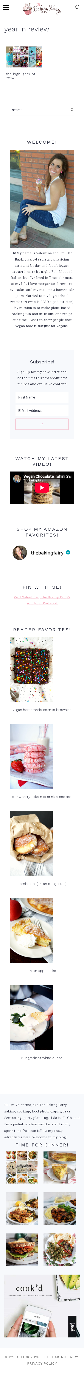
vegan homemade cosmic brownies (42, 710)
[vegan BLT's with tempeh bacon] (22, 1250)
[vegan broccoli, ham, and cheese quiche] (60, 1168)
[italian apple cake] (42, 931)
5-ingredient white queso (41, 1058)
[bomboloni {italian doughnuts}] (42, 844)
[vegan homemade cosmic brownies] (42, 670)
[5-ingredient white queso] (42, 1018)
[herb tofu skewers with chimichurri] (60, 1250)
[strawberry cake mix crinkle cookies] (42, 757)
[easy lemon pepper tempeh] (22, 1209)
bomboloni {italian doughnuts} (42, 884)
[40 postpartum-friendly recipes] (22, 1168)
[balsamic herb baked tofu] (60, 1209)
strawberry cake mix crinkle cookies (42, 797)
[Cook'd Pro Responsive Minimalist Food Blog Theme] (42, 1336)
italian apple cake (42, 971)
